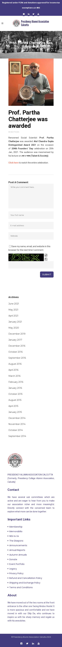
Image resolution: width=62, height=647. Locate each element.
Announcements (18, 545)
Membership (15, 526)
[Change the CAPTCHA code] (45, 255)
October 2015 (15, 394)
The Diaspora (16, 540)
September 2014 (17, 436)
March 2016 (14, 376)
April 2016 (13, 370)
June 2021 (13, 303)
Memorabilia (15, 531)
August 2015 (14, 400)
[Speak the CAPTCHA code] (45, 259)
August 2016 (15, 364)
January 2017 (15, 339)
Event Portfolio (17, 564)
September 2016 (17, 358)
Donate (13, 559)
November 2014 (16, 424)
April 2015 (13, 406)
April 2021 (13, 315)
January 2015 (15, 412)
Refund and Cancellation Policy (25, 578)
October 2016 (15, 352)
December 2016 (16, 345)
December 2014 (16, 418)
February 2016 (15, 382)
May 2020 (13, 327)
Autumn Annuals (18, 554)
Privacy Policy (16, 573)
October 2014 (15, 430)
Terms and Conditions (21, 587)
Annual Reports (17, 550)
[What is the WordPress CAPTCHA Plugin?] (26, 257)
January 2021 (15, 321)
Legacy (13, 568)
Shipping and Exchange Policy (24, 582)
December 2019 (16, 333)
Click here (13, 162)
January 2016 (15, 388)
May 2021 (13, 309)
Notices (15, 132)
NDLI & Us (14, 536)
